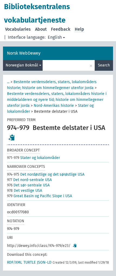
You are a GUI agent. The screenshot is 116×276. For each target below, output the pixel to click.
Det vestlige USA (24, 190)
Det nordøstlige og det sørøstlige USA (45, 174)
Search (104, 65)
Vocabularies (18, 29)
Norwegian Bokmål (22, 65)
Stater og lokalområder (33, 157)
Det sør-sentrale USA (28, 185)
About (41, 29)
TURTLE (29, 262)
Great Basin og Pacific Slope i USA (39, 196)
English (55, 37)
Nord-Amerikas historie (54, 105)
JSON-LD (44, 262)
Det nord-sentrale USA (29, 180)
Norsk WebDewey (23, 53)
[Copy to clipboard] (11, 137)
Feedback (60, 29)
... (8, 82)
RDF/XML (14, 262)
